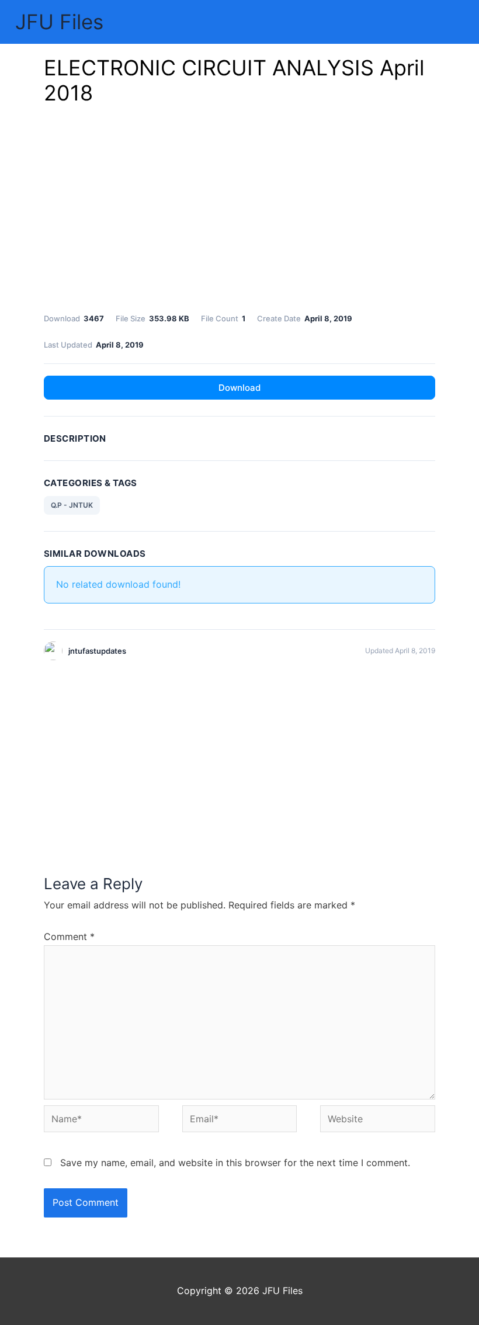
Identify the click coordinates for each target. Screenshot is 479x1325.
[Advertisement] (239, 212)
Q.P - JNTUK (72, 505)
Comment (69, 936)
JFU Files (59, 21)
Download (239, 387)
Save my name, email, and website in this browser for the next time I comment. (235, 1162)
